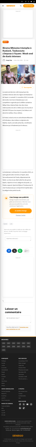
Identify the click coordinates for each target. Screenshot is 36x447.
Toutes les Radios (5, 406)
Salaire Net (21, 365)
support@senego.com (25, 428)
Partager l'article (20, 215)
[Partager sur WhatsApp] (20, 251)
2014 (3, 350)
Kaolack (5, 224)
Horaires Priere (22, 368)
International (4, 370)
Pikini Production (5, 400)
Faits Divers (4, 381)
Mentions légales (16, 430)
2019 (8, 346)
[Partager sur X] (14, 251)
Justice (3, 365)
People (3, 372)
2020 (3, 346)
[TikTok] (34, 2)
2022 (23, 343)
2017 (18, 346)
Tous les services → (23, 379)
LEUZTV (3, 398)
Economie (3, 368)
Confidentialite (22, 396)
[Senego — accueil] (11, 6)
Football (3, 376)
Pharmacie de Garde (23, 370)
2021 (28, 343)
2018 (13, 346)
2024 (13, 343)
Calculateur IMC (22, 372)
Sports (6, 42)
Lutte (11, 224)
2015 (28, 346)
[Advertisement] (18, 24)
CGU (20, 398)
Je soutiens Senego (21, 211)
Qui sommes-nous (23, 391)
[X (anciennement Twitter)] (29, 2)
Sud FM (3, 413)
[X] (23, 404)
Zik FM (3, 410)
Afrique (3, 385)
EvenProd (3, 396)
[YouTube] (31, 2)
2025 (8, 343)
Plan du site (8, 430)
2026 (3, 343)
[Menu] (3, 6)
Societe (3, 363)
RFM (2, 408)
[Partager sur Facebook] (9, 251)
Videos (3, 383)
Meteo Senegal (22, 363)
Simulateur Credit (23, 376)
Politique (3, 361)
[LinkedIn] (20, 408)
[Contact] (22, 1)
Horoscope (21, 374)
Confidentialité (26, 430)
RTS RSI (3, 415)
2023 (18, 343)
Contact (20, 393)
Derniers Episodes (5, 391)
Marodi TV (3, 393)
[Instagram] (31, 404)
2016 (23, 346)
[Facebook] (26, 2)
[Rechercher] (21, 6)
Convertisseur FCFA (23, 361)
